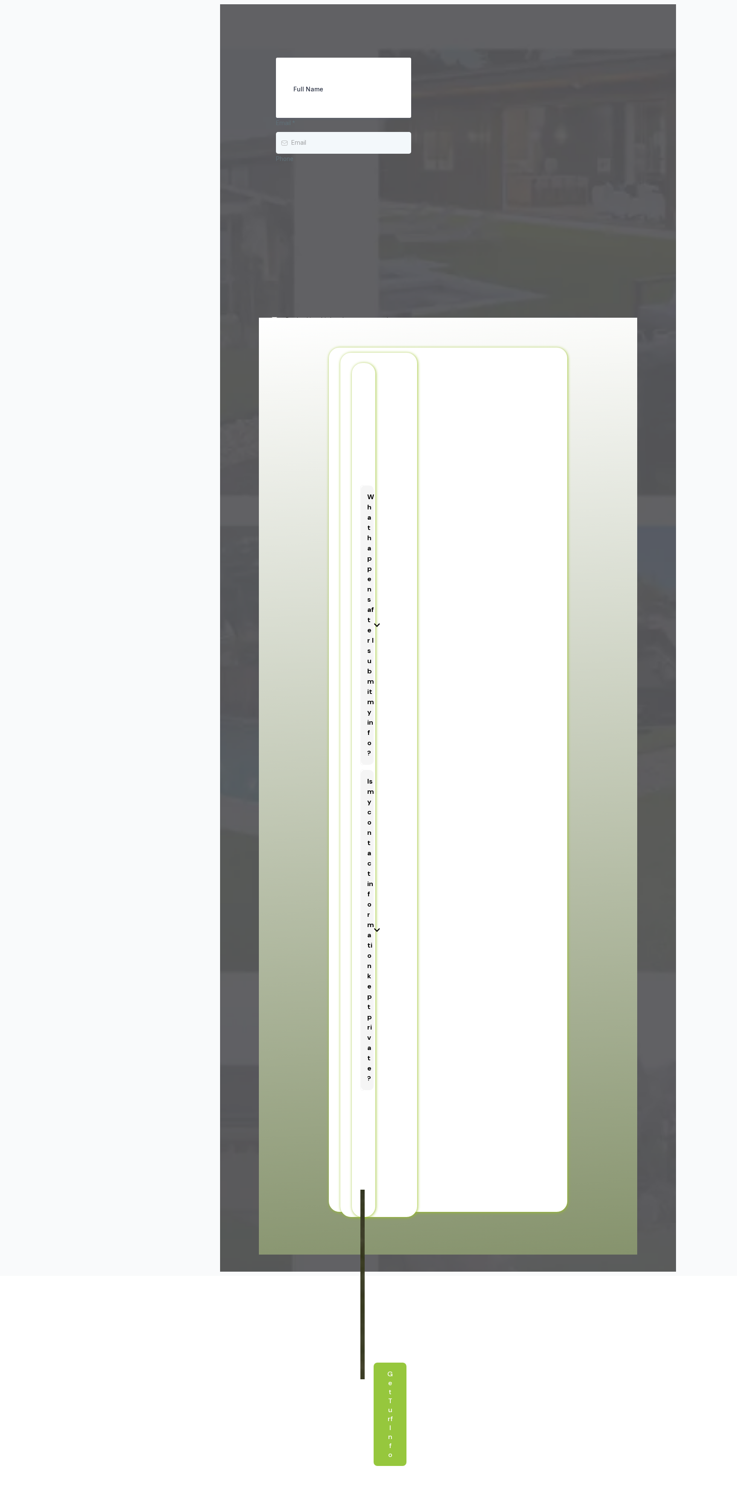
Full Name (308, 89)
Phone (284, 158)
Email (285, 123)
